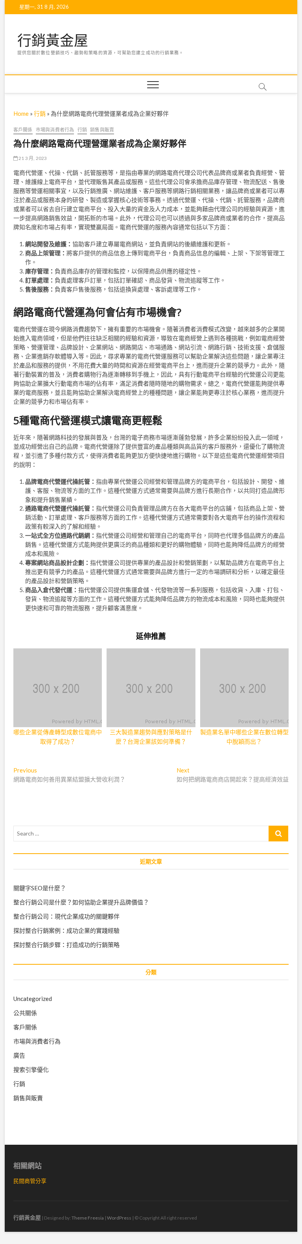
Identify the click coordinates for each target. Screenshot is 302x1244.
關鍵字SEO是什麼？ (39, 887)
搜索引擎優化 (31, 1069)
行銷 (40, 113)
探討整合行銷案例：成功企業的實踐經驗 (66, 930)
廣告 (19, 1055)
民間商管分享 (29, 1180)
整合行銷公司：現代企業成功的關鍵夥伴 (66, 916)
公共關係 (25, 1012)
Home (21, 113)
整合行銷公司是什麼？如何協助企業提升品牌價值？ (81, 902)
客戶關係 (23, 130)
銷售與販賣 (102, 130)
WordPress (119, 1218)
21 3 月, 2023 (32, 158)
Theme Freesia (88, 1218)
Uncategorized (32, 998)
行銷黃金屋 (52, 40)
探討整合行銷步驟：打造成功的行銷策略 (66, 944)
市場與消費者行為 (55, 130)
